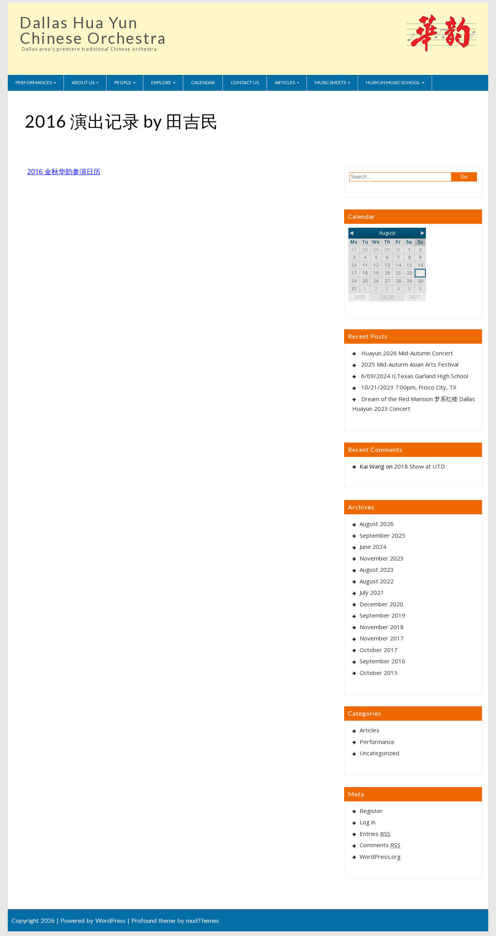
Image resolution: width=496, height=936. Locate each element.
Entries (375, 833)
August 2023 (377, 569)
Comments (380, 845)
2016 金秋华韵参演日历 (63, 171)
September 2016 (382, 661)
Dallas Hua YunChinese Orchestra (93, 30)
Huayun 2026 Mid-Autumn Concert (407, 353)
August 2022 (377, 581)
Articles (285, 82)
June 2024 (373, 546)
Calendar (203, 82)
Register (371, 811)
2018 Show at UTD (419, 466)
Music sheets (330, 82)
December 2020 (381, 604)
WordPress (110, 920)
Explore (161, 82)
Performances (34, 82)
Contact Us (245, 82)
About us (83, 82)
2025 (359, 296)
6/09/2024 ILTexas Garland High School (414, 376)
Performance (377, 742)
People (122, 82)
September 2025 (382, 535)
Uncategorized (379, 753)
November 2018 (382, 627)
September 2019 (382, 615)
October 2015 (379, 672)
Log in (367, 822)
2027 (414, 296)
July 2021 (372, 592)
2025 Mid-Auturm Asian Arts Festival (409, 364)
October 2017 (379, 650)
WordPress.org (380, 856)
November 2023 (382, 558)
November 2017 (382, 638)
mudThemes (202, 920)
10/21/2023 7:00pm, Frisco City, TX (408, 387)
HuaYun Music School (393, 82)
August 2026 (377, 524)
